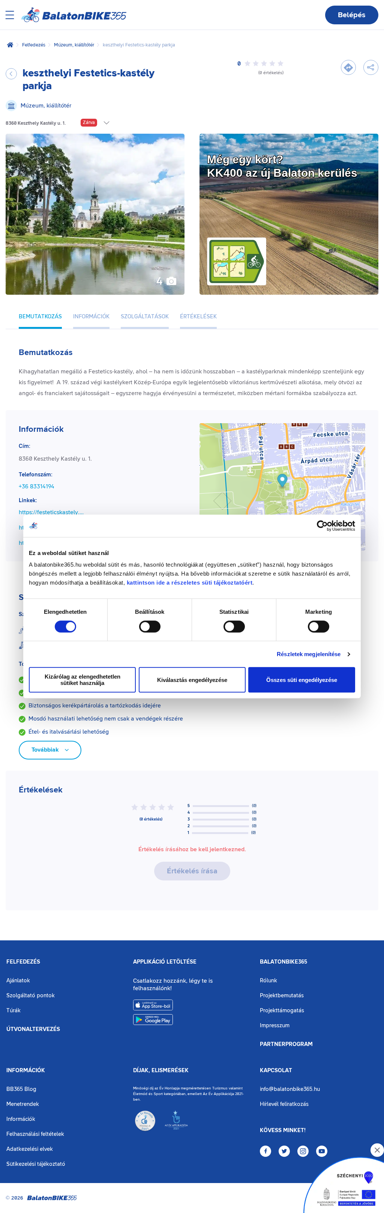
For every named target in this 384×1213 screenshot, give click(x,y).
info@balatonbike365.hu (290, 1089)
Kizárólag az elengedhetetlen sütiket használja (82, 679)
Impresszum (275, 1025)
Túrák (13, 1010)
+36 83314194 (36, 486)
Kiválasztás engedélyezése (192, 680)
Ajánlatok (18, 980)
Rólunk (268, 980)
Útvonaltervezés (33, 1029)
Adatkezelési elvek (29, 1149)
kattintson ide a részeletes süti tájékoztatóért (190, 582)
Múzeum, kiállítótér (74, 45)
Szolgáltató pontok (30, 995)
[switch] (149, 627)
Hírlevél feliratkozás (284, 1104)
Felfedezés (33, 45)
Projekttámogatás (282, 1010)
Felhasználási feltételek (35, 1134)
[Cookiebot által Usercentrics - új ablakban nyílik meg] (322, 525)
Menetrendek (22, 1104)
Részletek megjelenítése (308, 654)
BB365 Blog (21, 1089)
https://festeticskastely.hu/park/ (53, 512)
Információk (25, 1070)
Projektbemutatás (282, 995)
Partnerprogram (286, 1044)
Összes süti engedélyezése (301, 680)
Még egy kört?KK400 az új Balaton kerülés (282, 166)
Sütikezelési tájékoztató (35, 1164)
